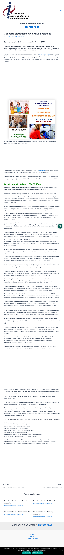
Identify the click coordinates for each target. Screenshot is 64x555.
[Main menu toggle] (60, 11)
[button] (60, 226)
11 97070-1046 (32, 27)
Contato (32, 540)
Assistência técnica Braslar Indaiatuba (17, 512)
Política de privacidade (32, 538)
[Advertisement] (32, 81)
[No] (62, 551)
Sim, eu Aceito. (26, 552)
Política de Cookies (37, 552)
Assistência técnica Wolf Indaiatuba (45, 501)
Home (32, 534)
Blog (32, 542)
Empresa (32, 536)
